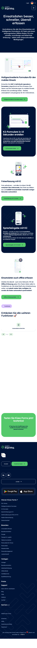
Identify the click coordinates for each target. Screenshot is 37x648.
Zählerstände (4, 571)
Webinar (3, 597)
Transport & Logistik (6, 537)
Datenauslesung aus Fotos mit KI (9, 514)
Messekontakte (5, 548)
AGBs (2, 621)
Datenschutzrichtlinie (6, 624)
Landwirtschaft (5, 554)
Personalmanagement (6, 551)
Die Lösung (4, 503)
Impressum (4, 627)
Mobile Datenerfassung (7, 517)
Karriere (4, 605)
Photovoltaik (4, 545)
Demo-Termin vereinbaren (8, 588)
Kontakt (3, 600)
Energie (3, 534)
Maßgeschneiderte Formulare (8, 506)
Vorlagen (3, 562)
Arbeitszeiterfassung (6, 568)
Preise (3, 581)
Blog (2, 591)
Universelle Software (6, 528)
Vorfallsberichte (5, 573)
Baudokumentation (6, 531)
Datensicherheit (5, 520)
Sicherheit (3, 618)
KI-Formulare (4, 509)
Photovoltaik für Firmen (7, 543)
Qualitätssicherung (6, 576)
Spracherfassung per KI (7, 512)
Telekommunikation (6, 540)
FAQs (2, 594)
